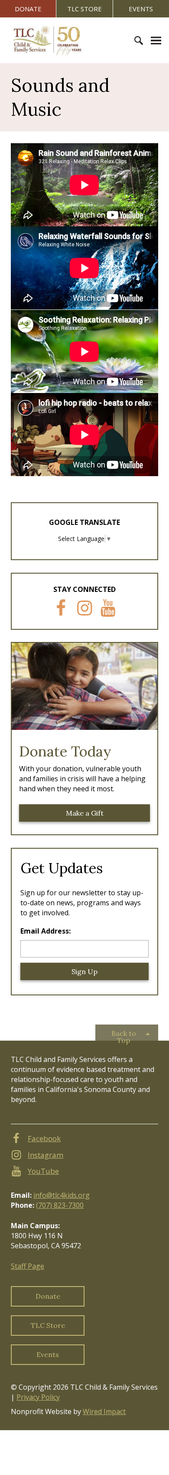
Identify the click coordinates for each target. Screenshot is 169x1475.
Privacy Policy (38, 1397)
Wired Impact (104, 1411)
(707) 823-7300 (60, 1205)
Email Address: (45, 931)
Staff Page (27, 1266)
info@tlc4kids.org (61, 1195)
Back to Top (123, 1035)
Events (141, 8)
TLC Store (84, 8)
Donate (28, 8)
